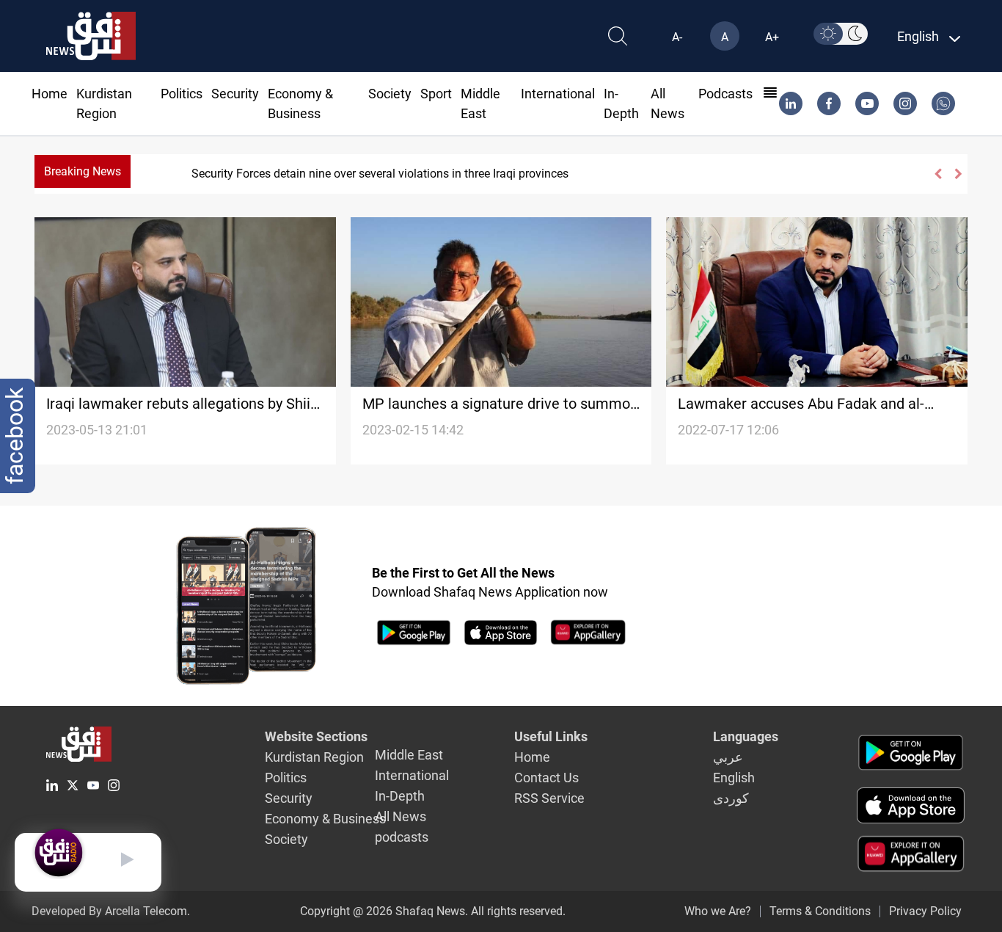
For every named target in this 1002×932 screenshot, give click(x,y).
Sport (436, 93)
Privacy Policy (925, 911)
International (558, 93)
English (734, 777)
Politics (181, 93)
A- (677, 37)
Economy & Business (325, 818)
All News (400, 816)
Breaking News (82, 171)
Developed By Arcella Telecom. (111, 911)
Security (235, 93)
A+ (772, 37)
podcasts (725, 93)
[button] (937, 174)
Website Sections (316, 736)
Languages (745, 736)
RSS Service (549, 798)
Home (49, 93)
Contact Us (546, 777)
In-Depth (400, 796)
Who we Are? (717, 911)
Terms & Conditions (820, 911)
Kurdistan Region (314, 757)
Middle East (409, 754)
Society (390, 93)
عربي (728, 757)
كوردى (731, 798)
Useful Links (551, 736)
